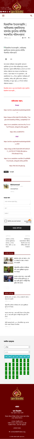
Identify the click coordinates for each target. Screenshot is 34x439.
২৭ (6, 377)
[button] (31, 15)
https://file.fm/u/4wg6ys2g (17, 165)
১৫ (13, 369)
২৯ (13, 377)
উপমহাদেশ (6, 271)
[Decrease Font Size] (12, 59)
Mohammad (15, 184)
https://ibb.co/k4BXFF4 (17, 132)
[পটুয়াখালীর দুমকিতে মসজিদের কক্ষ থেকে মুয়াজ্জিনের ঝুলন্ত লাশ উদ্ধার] (8, 269)
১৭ (21, 369)
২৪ (21, 373)
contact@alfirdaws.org (18, 432)
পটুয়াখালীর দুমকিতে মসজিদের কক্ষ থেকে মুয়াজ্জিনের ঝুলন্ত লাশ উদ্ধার (21, 269)
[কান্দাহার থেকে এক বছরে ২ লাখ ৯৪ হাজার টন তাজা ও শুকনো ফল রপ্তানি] (8, 260)
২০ (6, 373)
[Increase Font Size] (6, 59)
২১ (9, 373)
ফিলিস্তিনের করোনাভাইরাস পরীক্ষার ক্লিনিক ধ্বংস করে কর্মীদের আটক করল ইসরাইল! (25, 243)
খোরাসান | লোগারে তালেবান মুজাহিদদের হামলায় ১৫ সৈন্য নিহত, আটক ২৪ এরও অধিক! (10, 243)
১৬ (17, 369)
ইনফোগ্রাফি (12, 172)
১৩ (6, 369)
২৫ (24, 373)
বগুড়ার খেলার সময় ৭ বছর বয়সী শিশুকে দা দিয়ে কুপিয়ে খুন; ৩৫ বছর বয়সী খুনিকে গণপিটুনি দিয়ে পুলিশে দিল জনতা (17, 314)
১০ (21, 365)
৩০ (17, 377)
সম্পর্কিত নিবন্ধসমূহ (9, 253)
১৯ (28, 369)
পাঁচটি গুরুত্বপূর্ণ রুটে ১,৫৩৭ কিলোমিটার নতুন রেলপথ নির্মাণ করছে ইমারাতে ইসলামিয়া (17, 323)
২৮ (9, 377)
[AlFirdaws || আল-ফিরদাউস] (17, 6)
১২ (28, 365)
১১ (24, 365)
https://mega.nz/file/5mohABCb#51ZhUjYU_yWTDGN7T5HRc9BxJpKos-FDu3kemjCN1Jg (17, 151)
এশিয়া (5, 262)
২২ (13, 373)
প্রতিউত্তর (12, 191)
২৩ (17, 373)
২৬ (28, 373)
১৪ (9, 369)
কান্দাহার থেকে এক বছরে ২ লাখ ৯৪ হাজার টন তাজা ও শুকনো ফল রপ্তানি (22, 260)
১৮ (24, 369)
